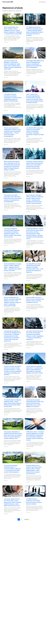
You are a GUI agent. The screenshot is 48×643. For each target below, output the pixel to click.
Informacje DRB (7, 2)
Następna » (27, 519)
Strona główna (42, 1)
